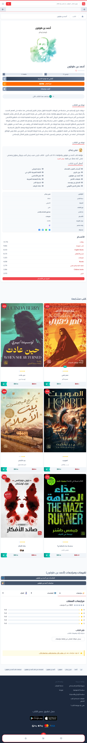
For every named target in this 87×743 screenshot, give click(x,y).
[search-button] (8, 4)
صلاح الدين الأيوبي (73, 186)
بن (81, 669)
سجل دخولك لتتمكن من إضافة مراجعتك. (68, 639)
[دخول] (25, 738)
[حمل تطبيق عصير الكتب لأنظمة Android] (36, 718)
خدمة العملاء (59, 686)
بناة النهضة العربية (34, 179)
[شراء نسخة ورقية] (65, 384)
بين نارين (76, 172)
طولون (60, 669)
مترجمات (48, 216)
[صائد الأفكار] (22, 506)
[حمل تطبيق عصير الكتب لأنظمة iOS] (50, 718)
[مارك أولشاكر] (21, 550)
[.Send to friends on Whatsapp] (46, 230)
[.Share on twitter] (43, 230)
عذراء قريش (36, 169)
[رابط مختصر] (27, 225)
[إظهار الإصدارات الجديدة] (43, 733)
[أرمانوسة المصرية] (3, 9)
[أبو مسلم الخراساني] (84, 9)
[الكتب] (61, 738)
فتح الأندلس (36, 176)
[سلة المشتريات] (43, 738)
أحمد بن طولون (74, 176)
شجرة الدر (37, 182)
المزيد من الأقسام (43, 278)
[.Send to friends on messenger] (49, 230)
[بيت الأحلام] (22, 420)
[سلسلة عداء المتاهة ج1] (65, 506)
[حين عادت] (22, 335)
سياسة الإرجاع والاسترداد (76, 694)
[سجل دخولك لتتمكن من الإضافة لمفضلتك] (76, 71)
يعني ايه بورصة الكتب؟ (77, 705)
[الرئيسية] (82, 16)
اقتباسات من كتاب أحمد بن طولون (34, 669)
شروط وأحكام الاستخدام (76, 686)
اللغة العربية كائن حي (33, 172)
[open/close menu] (3, 4)
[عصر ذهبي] (65, 335)
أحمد (76, 669)
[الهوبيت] (65, 420)
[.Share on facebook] (39, 230)
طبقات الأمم (75, 179)
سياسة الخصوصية (78, 690)
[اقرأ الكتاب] (65, 367)
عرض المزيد (61, 159)
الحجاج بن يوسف (74, 182)
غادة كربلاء (37, 186)
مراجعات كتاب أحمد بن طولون (13, 669)
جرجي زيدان (73, 150)
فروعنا (61, 690)
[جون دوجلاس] (23, 550)
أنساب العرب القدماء (72, 169)
